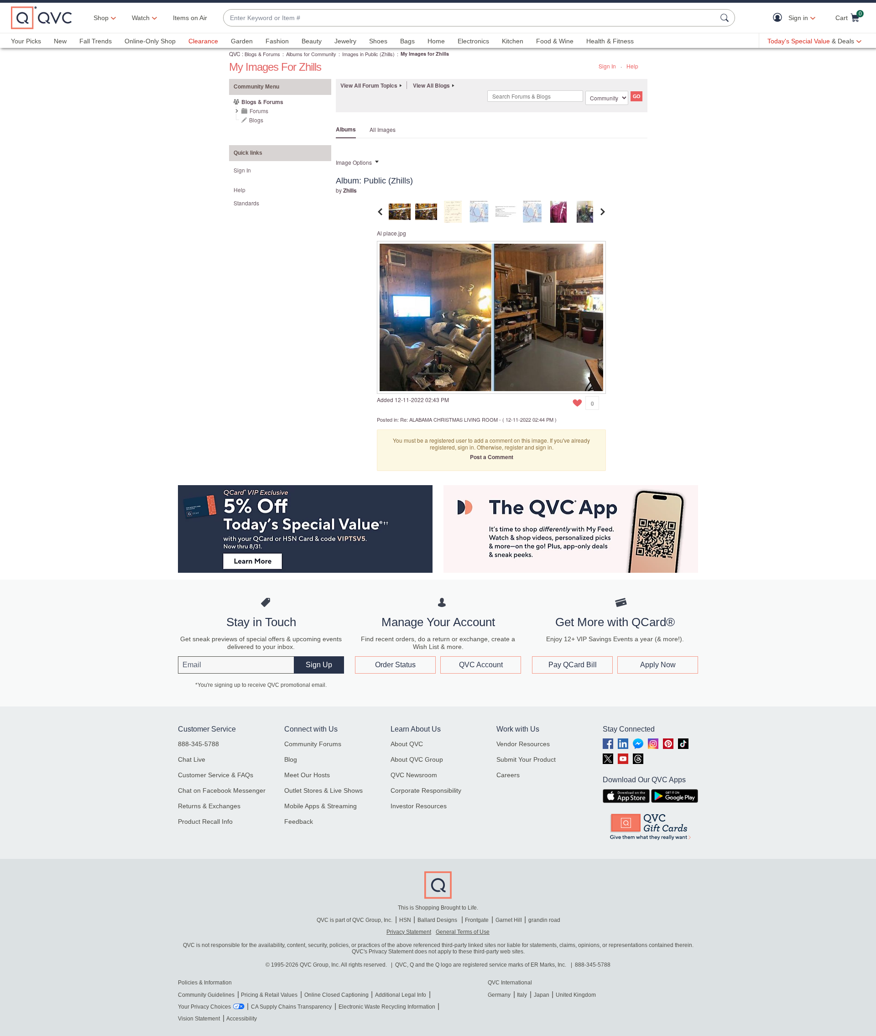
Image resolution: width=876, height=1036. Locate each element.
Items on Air (190, 17)
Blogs (256, 120)
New (60, 41)
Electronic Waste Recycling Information (387, 1007)
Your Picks (26, 41)
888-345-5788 (198, 744)
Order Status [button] (395, 665)
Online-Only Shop (150, 41)
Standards (246, 203)
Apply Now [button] (658, 665)
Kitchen (512, 41)
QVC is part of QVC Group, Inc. (354, 920)
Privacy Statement (408, 932)
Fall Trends (95, 41)
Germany (499, 995)
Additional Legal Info (400, 995)
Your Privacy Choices (204, 1007)
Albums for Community (311, 54)
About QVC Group (417, 759)
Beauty (312, 41)
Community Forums (312, 744)
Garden (242, 41)
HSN (405, 920)
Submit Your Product (526, 759)
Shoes (378, 41)
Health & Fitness (610, 41)
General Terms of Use (463, 932)
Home (436, 41)
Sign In (607, 66)
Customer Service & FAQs (215, 775)
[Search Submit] (726, 18)
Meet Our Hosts (307, 775)
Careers (508, 775)
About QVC (407, 744)
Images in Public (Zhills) (368, 54)
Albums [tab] (346, 129)
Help (632, 66)
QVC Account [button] (481, 665)
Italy (522, 995)
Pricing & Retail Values (269, 995)
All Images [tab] (383, 129)
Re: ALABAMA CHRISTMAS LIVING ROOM (449, 419)
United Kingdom (576, 995)
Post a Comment (491, 457)
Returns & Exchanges (209, 806)
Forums (259, 111)
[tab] (400, 211)
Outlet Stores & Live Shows (323, 790)
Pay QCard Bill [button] (572, 665)
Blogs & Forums (262, 54)
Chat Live (191, 759)
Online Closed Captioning (336, 995)
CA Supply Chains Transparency (291, 1007)
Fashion (277, 41)
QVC (234, 54)
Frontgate (477, 920)
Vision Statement (199, 1018)
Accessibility (241, 1018)
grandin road (544, 920)
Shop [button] (101, 17)
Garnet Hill (508, 920)
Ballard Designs (438, 920)
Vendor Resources (523, 744)
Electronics (473, 41)
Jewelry (345, 41)
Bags (407, 41)
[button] (779, 18)
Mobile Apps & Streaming (320, 806)
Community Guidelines (206, 995)
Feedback (298, 821)
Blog (290, 759)
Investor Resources (419, 806)
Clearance (203, 41)
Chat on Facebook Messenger (222, 790)
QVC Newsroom (414, 775)
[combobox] (470, 18)
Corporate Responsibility (426, 790)
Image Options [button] (354, 162)
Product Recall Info (205, 821)
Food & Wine (555, 41)
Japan (541, 995)
